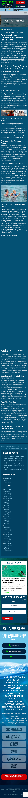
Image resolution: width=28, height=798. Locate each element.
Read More (6, 592)
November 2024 (8, 495)
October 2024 (7, 496)
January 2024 (7, 513)
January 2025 (7, 491)
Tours (21, 677)
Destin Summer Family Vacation (16, 448)
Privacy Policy (14, 709)
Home (5, 677)
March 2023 (7, 527)
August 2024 (7, 500)
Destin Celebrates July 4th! (10, 446)
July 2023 (6, 520)
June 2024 (6, 504)
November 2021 (8, 541)
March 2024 (7, 509)
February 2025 (7, 489)
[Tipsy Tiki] (14, 766)
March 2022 (7, 538)
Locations (9, 682)
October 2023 (7, 518)
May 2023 (6, 523)
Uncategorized (7, 482)
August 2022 (7, 536)
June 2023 (6, 522)
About (13, 677)
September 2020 (8, 550)
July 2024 (6, 502)
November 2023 (8, 516)
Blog (19, 701)
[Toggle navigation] (14, 13)
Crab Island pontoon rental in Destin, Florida (12, 59)
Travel (5, 480)
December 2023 (8, 514)
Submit (7, 618)
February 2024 (7, 511)
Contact (10, 701)
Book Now (20, 2)
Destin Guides (19, 32)
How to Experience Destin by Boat (13, 463)
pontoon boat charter (20, 60)
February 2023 (7, 529)
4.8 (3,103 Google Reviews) (18, 9)
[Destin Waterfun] (14, 758)
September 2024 (8, 498)
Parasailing (13, 688)
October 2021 (7, 543)
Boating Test (14, 680)
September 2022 (8, 534)
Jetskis (20, 682)
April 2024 (6, 507)
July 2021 (6, 547)
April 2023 (6, 525)
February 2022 (7, 539)
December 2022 (8, 531)
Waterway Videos (13, 704)
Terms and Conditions (14, 707)
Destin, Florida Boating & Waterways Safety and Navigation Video (14, 777)
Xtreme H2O (16, 788)
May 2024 (6, 505)
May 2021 (6, 548)
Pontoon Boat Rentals (13, 685)
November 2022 (8, 532)
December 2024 (8, 493)
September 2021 (8, 545)
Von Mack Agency (18, 794)
